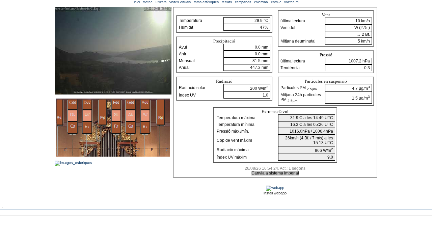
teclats (227, 2)
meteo (148, 2)
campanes (243, 2)
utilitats (161, 2)
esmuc (276, 2)
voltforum (291, 2)
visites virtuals (180, 2)
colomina (261, 2)
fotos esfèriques (206, 2)
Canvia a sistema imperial (275, 173)
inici (137, 2)
